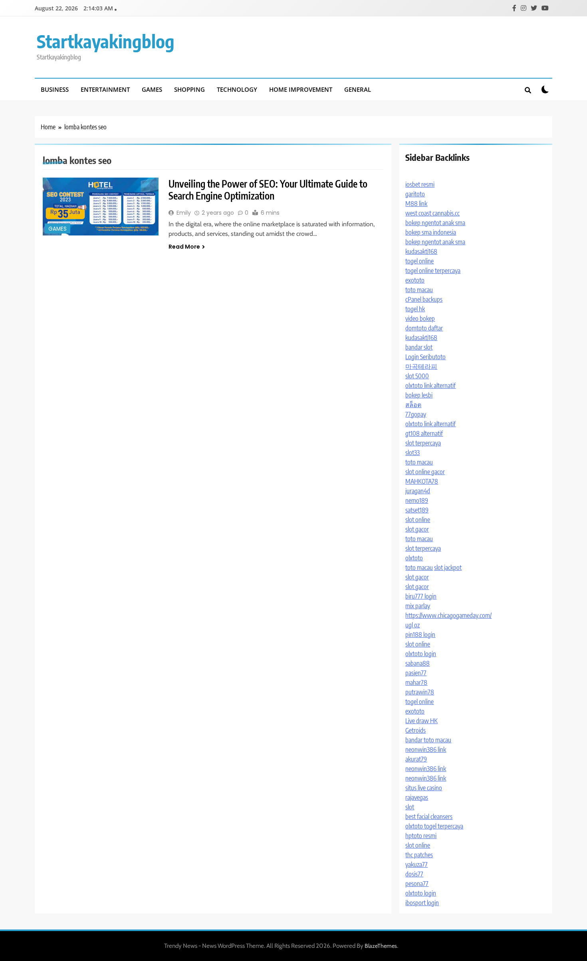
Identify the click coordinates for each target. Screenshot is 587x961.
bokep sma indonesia (430, 232)
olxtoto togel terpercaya (434, 826)
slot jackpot (448, 567)
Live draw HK (421, 721)
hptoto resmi (420, 836)
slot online (417, 520)
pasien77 (415, 673)
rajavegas (416, 797)
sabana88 (417, 663)
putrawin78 (419, 692)
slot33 (412, 453)
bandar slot (418, 347)
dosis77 (414, 874)
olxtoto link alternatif (430, 386)
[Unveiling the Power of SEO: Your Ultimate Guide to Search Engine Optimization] (101, 206)
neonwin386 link (425, 749)
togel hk (415, 309)
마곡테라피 (421, 366)
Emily (183, 213)
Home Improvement (300, 89)
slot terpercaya (423, 443)
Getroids (415, 730)
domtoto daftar (424, 328)
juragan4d (417, 491)
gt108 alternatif (424, 433)
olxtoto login (420, 654)
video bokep (420, 318)
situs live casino (423, 788)
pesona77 (416, 884)
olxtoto (414, 558)
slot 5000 (417, 376)
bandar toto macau (428, 740)
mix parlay (417, 606)
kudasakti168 (421, 251)
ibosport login (422, 903)
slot (409, 807)
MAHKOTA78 (421, 481)
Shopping (189, 89)
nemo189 (416, 500)
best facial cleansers (428, 817)
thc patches (419, 855)
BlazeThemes (381, 945)
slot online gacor (425, 472)
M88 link (416, 204)
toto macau (419, 290)
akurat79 (416, 759)
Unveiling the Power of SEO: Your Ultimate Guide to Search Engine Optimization (268, 190)
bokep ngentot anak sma (435, 223)
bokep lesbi (418, 395)
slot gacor (417, 529)
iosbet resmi (419, 184)
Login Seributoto (425, 357)
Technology (237, 89)
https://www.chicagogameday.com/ (448, 615)
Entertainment (105, 89)
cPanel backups (423, 299)
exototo (414, 280)
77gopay (415, 414)
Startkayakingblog (106, 41)
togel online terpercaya (432, 271)
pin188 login (420, 635)
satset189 (416, 510)
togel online (419, 261)
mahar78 (416, 682)
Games (152, 89)
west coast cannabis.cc (432, 213)
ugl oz (412, 625)
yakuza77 (416, 864)
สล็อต (413, 405)
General (357, 89)
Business (55, 89)
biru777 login (420, 596)
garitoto (415, 194)
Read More (184, 247)
